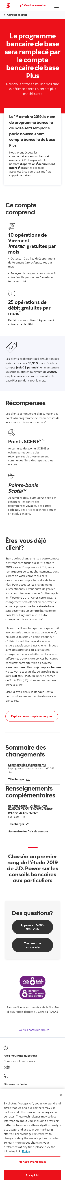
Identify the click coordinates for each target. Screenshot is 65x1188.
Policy (26, 1151)
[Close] (61, 1095)
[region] (32, 1138)
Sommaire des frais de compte (28, 831)
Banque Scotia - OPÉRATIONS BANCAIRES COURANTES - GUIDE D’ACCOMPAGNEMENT (30, 809)
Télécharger (19, 779)
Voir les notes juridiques (33, 1030)
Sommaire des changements (27, 764)
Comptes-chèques (17, 14)
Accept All (32, 1175)
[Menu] (56, 5)
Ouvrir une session (35, 5)
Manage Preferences (33, 1162)
